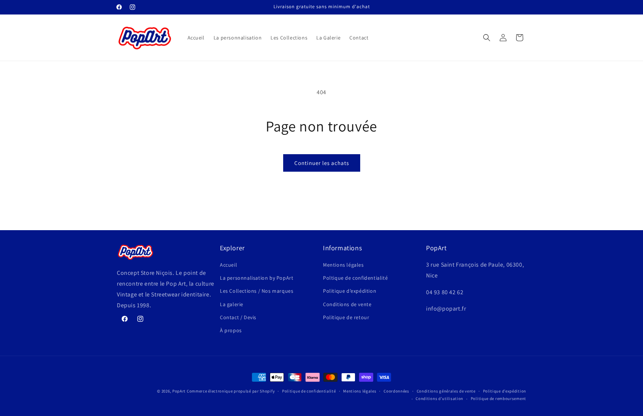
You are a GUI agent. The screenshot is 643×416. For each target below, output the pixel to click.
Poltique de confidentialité (355, 277)
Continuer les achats (321, 162)
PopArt (179, 391)
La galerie (231, 304)
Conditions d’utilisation (439, 398)
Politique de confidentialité (309, 391)
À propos (231, 330)
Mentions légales (343, 264)
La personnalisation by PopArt (256, 277)
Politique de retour (346, 317)
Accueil (228, 264)
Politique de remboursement (498, 398)
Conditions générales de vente (446, 391)
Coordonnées (396, 391)
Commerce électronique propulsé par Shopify (231, 391)
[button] (487, 37)
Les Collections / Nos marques (256, 291)
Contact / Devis (238, 317)
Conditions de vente (347, 304)
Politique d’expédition (349, 291)
